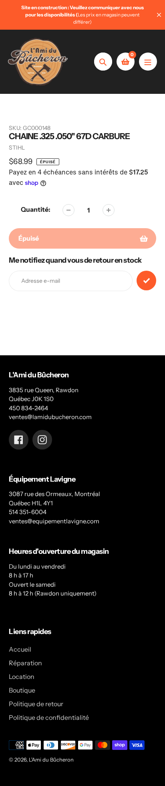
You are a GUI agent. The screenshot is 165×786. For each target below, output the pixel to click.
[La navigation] (148, 62)
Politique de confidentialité (49, 717)
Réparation (25, 663)
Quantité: (35, 209)
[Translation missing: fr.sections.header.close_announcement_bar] (159, 15)
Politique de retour (36, 704)
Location (21, 677)
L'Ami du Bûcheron (51, 759)
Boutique (22, 690)
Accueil (20, 649)
